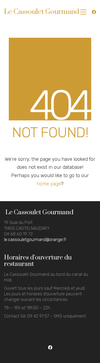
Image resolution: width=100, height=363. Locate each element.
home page (49, 184)
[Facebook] (50, 347)
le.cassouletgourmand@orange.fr (35, 239)
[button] (83, 12)
